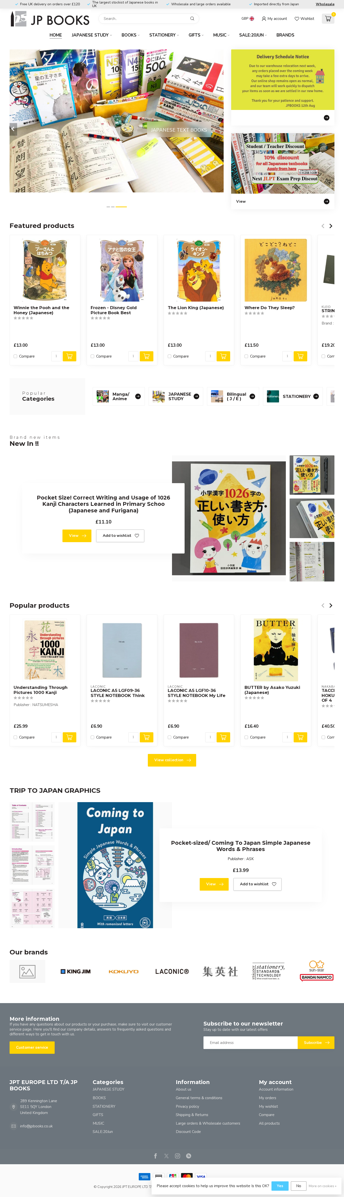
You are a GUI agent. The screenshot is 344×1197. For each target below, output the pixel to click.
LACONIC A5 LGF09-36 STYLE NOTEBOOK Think (118, 693)
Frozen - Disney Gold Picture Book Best (114, 310)
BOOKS (129, 35)
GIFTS (194, 35)
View (74, 535)
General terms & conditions (199, 1097)
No (298, 1185)
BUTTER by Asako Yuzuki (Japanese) (272, 690)
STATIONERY (162, 35)
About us (183, 1089)
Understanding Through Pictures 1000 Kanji (40, 690)
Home (56, 35)
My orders (267, 1097)
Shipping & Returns (192, 1114)
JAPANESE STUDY (90, 35)
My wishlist (268, 1106)
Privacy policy (187, 1106)
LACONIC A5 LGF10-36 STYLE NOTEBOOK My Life (196, 693)
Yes (280, 1185)
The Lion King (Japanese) (196, 307)
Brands (285, 35)
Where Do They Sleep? (270, 307)
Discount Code (188, 1131)
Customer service (32, 1047)
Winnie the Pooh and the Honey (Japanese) (41, 310)
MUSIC (219, 35)
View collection (168, 760)
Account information (276, 1089)
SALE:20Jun (251, 35)
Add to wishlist (117, 535)
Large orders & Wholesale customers (208, 1123)
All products (269, 1123)
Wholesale (325, 4)
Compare (27, 356)
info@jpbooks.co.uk (36, 1126)
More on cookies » (322, 1186)
